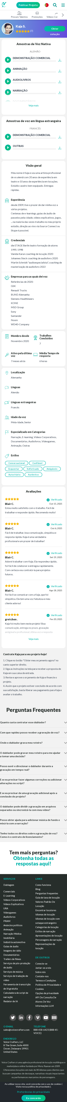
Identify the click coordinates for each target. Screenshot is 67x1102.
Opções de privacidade (47, 993)
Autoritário (14, 474)
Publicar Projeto (28, 5)
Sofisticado (33, 469)
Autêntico (33, 474)
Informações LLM (44, 1005)
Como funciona (43, 884)
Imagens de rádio (12, 950)
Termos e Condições (45, 980)
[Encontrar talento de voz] (55, 5)
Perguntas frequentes (46, 893)
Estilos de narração (45, 931)
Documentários (11, 954)
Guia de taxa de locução (47, 897)
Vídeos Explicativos (13, 904)
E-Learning (9, 895)
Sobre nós (40, 972)
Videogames (9, 912)
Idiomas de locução (45, 914)
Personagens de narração (48, 939)
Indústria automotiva (14, 942)
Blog (37, 889)
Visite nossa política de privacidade (33, 1086)
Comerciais (9, 891)
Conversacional (16, 463)
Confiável (37, 463)
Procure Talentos (19, 16)
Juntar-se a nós (43, 967)
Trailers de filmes (12, 959)
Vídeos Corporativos (14, 899)
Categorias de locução (47, 927)
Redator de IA (10, 1001)
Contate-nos (42, 976)
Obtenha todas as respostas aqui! (33, 861)
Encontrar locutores (45, 910)
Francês (35, 128)
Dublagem (8, 884)
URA (5, 908)
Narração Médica (12, 933)
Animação (8, 929)
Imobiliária (8, 937)
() (31, 30)
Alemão (35, 51)
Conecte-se (41, 963)
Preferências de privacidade (33, 1091)
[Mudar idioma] (46, 5)
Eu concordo (33, 1098)
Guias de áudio (11, 946)
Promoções (37, 16)
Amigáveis (52, 469)
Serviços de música (13, 971)
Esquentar (13, 469)
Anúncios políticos (12, 925)
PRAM (6, 921)
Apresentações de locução (48, 935)
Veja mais (34, 105)
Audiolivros (9, 916)
